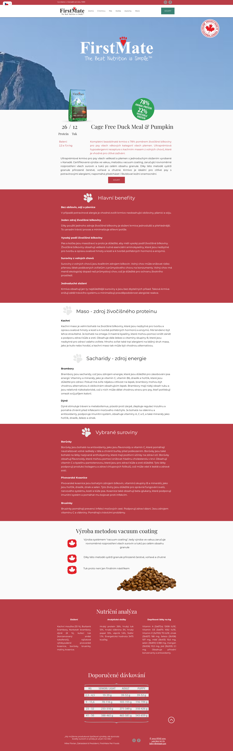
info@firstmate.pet (157, 743)
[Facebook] (170, 2)
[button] (7, 4)
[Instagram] (165, 2)
